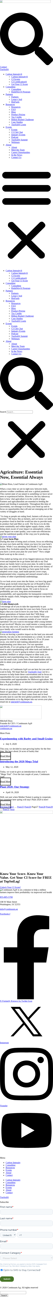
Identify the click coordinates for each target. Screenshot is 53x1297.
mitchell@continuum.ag (21, 702)
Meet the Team (18, 150)
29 (49, 807)
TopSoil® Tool (34, 672)
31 (6, 809)
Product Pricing (18, 114)
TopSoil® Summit (19, 140)
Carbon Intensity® (14, 74)
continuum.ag (6, 728)
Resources (10, 104)
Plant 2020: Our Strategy (14, 786)
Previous (4, 807)
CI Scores (15, 79)
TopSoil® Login (18, 124)
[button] (26, 214)
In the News (16, 155)
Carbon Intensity (13, 1162)
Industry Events (18, 135)
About (8, 145)
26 (27, 807)
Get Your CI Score (19, 84)
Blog (13, 112)
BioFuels (15, 102)
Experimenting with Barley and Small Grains (26, 738)
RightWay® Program (20, 92)
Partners (9, 94)
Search (3, 412)
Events (9, 127)
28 (42, 807)
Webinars (15, 142)
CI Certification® (19, 82)
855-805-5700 (6, 897)
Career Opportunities (20, 152)
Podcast (14, 137)
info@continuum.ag (9, 909)
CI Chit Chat (17, 132)
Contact (9, 1175)
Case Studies (17, 122)
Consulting (10, 87)
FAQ (13, 109)
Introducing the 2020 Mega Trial (19, 761)
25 (20, 807)
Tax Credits (16, 117)
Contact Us (16, 157)
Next (12, 809)
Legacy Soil (16, 99)
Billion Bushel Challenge (22, 119)
